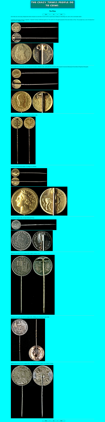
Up (53, 14)
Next (61, 14)
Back (46, 14)
